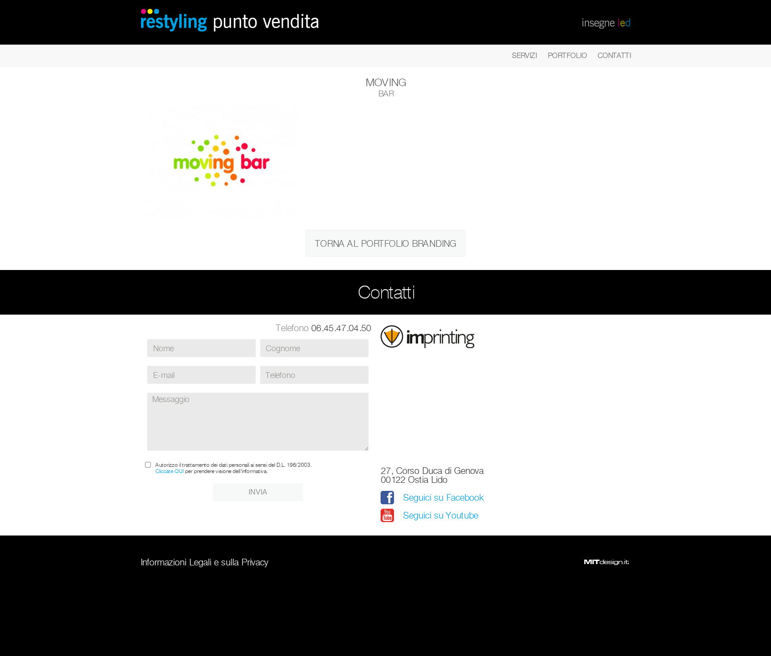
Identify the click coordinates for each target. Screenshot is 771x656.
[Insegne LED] (606, 22)
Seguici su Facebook (443, 497)
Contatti (614, 55)
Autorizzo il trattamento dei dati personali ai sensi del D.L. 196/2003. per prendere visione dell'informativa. (233, 468)
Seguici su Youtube (440, 515)
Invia (258, 492)
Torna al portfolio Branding (385, 243)
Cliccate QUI (169, 471)
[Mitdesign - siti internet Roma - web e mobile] (606, 562)
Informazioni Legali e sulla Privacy (204, 562)
